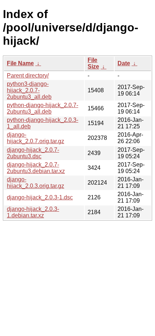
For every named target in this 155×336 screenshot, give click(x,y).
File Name (20, 63)
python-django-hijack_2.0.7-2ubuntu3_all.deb (42, 108)
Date (124, 63)
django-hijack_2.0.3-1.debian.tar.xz (33, 212)
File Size (93, 63)
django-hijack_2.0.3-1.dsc (40, 197)
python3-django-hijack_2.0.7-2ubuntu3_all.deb (29, 90)
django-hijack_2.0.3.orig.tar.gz (35, 182)
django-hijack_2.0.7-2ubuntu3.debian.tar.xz (36, 168)
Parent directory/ (28, 75)
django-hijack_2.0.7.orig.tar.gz (35, 138)
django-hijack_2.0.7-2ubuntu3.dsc (33, 153)
